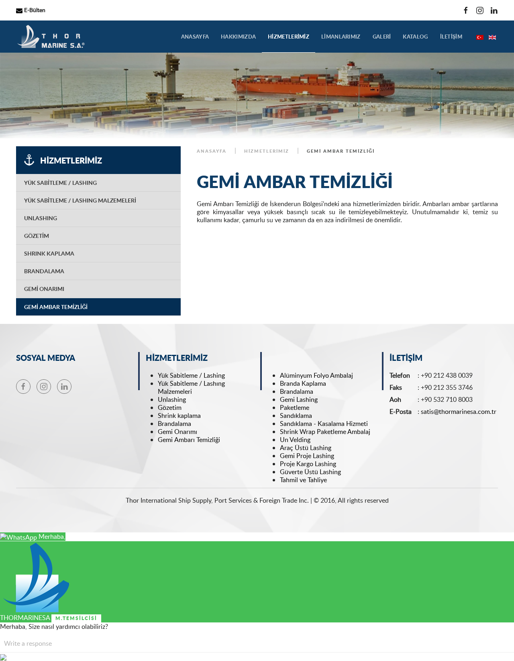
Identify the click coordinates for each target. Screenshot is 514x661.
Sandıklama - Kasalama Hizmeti (324, 423)
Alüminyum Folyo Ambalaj (316, 375)
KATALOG (415, 36)
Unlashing (172, 399)
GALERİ (382, 36)
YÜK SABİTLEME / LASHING (60, 182)
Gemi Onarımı (177, 431)
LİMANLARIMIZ (341, 36)
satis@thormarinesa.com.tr (458, 411)
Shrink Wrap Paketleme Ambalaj (325, 431)
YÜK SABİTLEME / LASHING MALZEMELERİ (80, 200)
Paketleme (294, 407)
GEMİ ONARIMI (44, 289)
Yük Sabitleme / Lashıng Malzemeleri (191, 387)
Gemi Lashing (299, 399)
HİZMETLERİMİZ (288, 36)
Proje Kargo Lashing (308, 463)
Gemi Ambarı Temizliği (190, 439)
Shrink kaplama (179, 415)
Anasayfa (211, 151)
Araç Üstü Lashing (305, 447)
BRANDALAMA (44, 271)
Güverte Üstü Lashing (310, 471)
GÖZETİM (36, 235)
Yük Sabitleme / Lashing (191, 375)
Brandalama (175, 423)
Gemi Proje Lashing (307, 455)
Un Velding (295, 439)
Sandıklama (296, 415)
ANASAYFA (195, 36)
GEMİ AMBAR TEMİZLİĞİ (56, 307)
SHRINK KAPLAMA (49, 253)
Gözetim (170, 407)
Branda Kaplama (303, 383)
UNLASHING (40, 218)
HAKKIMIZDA (238, 36)
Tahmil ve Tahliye (303, 479)
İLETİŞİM (451, 36)
